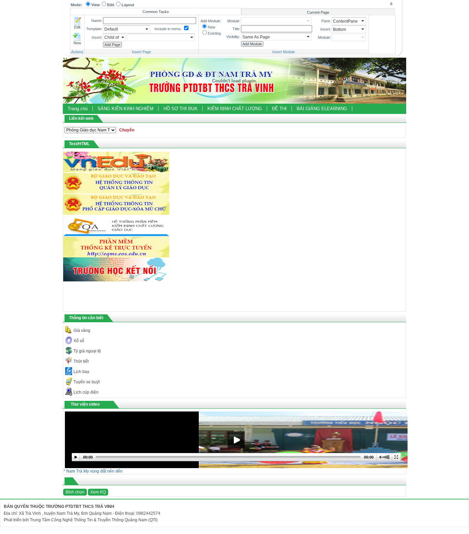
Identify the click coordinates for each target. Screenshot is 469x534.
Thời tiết (81, 361)
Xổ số (78, 340)
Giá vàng (81, 330)
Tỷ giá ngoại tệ (87, 351)
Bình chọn (75, 492)
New (77, 43)
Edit (110, 5)
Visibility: (233, 37)
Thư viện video (85, 404)
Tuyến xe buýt (86, 382)
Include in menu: (168, 29)
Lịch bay (81, 371)
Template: (94, 29)
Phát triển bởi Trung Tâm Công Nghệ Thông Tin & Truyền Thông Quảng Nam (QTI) (81, 520)
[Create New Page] (77, 37)
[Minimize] (391, 3)
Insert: (97, 37)
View (95, 5)
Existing (214, 33)
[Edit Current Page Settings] (77, 21)
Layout (128, 5)
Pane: (326, 21)
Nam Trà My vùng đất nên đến (94, 471)
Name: (96, 21)
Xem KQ (98, 492)
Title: (236, 29)
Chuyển (126, 130)
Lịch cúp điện (86, 392)
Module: (233, 21)
